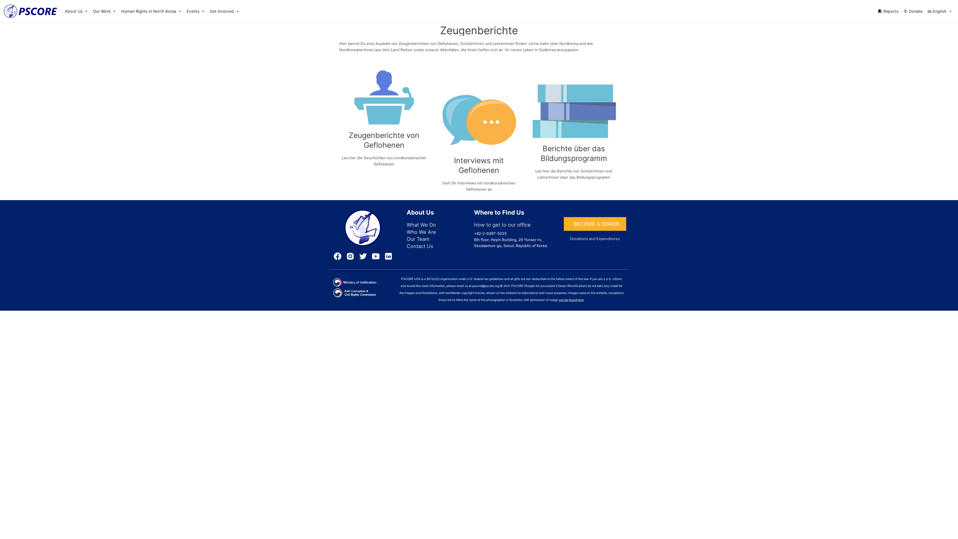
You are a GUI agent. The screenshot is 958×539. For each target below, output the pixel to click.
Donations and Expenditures (595, 238)
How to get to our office (502, 225)
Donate (916, 11)
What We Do (421, 225)
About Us (74, 11)
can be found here (571, 300)
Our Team (418, 239)
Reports (890, 11)
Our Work (102, 11)
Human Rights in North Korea (148, 11)
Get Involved (222, 11)
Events (193, 11)
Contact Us (420, 246)
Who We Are (421, 232)
